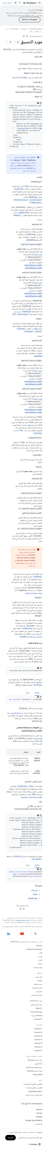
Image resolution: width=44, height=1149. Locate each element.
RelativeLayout (21, 200)
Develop (23, 29)
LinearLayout (36, 200)
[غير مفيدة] (23, 36)
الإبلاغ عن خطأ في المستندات (34, 1088)
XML (20, 314)
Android (39, 946)
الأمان (40, 953)
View (25, 77)
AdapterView (24, 212)
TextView (21, 329)
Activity (18, 856)
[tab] (37, 692)
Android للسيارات (36, 1015)
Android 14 (38, 1040)
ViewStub (38, 577)
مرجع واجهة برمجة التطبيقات (33, 1067)
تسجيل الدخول (7, 3)
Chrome (39, 1113)
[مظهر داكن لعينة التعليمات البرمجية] (38, 103)
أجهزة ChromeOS (36, 1012)
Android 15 (38, 1036)
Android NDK (37, 1075)
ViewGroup (31, 160)
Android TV (38, 1019)
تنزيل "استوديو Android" (34, 1071)
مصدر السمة (38, 254)
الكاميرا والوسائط (37, 988)
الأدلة (31, 32)
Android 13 (38, 1043)
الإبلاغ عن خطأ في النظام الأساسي (32, 1084)
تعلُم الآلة (39, 981)
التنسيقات (30, 425)
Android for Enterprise (34, 949)
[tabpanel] (24, 699)
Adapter (17, 215)
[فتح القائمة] (39, 2)
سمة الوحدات (37, 738)
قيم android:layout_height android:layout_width (33, 265)
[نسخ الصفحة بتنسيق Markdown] (11, 42)
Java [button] (27, 693)
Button (39, 331)
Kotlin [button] (37, 693)
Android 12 (38, 1047)
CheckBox (29, 331)
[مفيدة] (27, 36)
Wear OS (39, 1008)
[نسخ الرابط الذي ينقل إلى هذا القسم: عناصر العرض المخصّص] (22, 781)
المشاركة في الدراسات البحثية (34, 1095)
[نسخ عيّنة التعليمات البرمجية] (40, 103)
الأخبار (40, 960)
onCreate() (37, 859)
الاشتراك (10, 1138)
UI (6, 29)
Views (37, 32)
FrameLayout (35, 202)
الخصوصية (39, 991)
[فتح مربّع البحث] (20, 2)
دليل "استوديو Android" (34, 1060)
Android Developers (35, 29)
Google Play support (35, 1091)
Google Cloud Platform (33, 1120)
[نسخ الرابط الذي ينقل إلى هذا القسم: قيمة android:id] (26, 643)
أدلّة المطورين (38, 1064)
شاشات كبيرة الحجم (36, 1005)
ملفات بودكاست (37, 967)
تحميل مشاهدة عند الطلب (33, 593)
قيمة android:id (32, 240)
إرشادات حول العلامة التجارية (17, 1132)
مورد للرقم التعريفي (16, 713)
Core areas (14, 29)
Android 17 (38, 1029)
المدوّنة (40, 964)
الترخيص (31, 1132)
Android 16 (38, 1032)
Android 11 (38, 1050)
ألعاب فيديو (39, 977)
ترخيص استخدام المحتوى (23, 920)
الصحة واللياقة (38, 984)
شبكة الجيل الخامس (36, 995)
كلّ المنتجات (38, 1124)
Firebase (39, 1117)
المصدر (40, 956)
